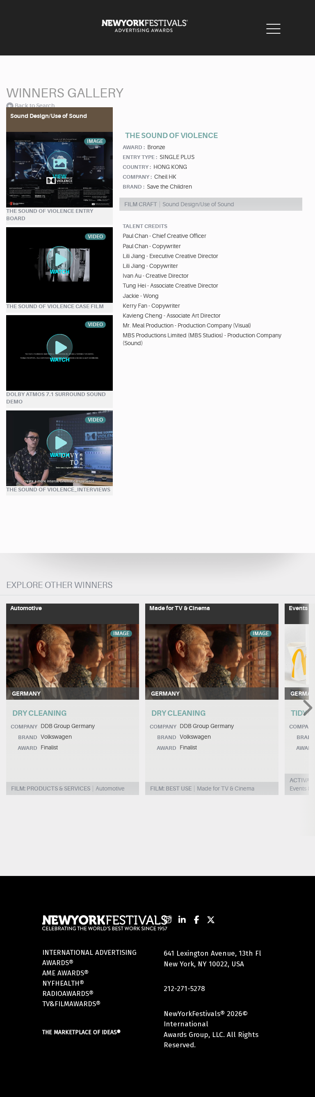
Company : (137, 177)
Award (27, 748)
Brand (27, 737)
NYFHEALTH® (63, 983)
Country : (137, 167)
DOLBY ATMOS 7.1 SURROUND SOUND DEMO (56, 398)
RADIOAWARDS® (68, 993)
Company (24, 727)
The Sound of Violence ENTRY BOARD (49, 215)
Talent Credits (145, 226)
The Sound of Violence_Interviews (58, 489)
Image (121, 633)
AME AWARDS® (65, 973)
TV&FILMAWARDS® (71, 1004)
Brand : (133, 187)
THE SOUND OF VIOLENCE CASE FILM (55, 306)
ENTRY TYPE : (140, 157)
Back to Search (35, 105)
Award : (134, 147)
